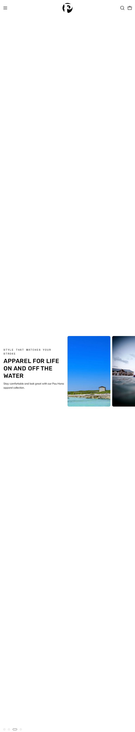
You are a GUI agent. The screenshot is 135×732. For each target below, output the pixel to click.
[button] (122, 7)
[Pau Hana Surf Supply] (67, 8)
